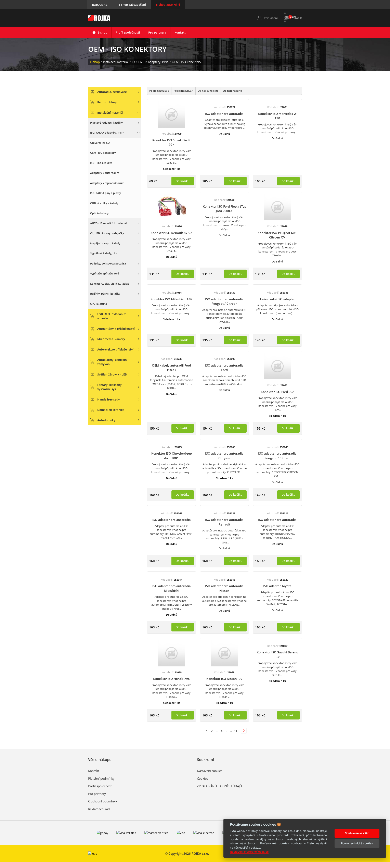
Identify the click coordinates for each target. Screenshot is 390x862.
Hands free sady (108, 399)
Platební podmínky (101, 778)
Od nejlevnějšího (208, 91)
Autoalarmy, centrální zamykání (112, 362)
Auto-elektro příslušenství (115, 349)
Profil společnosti (128, 32)
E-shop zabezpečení (132, 5)
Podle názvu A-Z (159, 91)
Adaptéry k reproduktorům (107, 183)
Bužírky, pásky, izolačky (105, 293)
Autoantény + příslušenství (116, 329)
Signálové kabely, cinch (104, 253)
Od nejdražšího (232, 91)
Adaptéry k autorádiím (104, 173)
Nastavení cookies (209, 771)
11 (235, 731)
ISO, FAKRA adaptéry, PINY (150, 62)
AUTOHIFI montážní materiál (108, 223)
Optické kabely (99, 213)
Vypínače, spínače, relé (104, 273)
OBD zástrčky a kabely (104, 203)
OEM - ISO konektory (186, 62)
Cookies (202, 778)
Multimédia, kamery (111, 339)
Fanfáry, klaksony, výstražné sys (109, 387)
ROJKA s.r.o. (100, 5)
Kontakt (180, 32)
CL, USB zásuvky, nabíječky (107, 233)
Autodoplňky (106, 420)
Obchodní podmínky (102, 801)
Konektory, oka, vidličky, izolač (109, 283)
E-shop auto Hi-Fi (168, 5)
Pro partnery (157, 32)
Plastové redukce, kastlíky (106, 122)
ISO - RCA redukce (101, 163)
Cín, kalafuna (98, 304)
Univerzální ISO (100, 143)
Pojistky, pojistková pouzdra (108, 263)
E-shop (102, 32)
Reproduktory (107, 102)
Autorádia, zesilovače (112, 92)
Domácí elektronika (110, 410)
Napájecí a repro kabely (105, 243)
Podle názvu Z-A (183, 91)
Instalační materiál (116, 62)
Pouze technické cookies (357, 843)
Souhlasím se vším (357, 833)
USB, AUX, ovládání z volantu (111, 316)
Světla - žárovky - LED (112, 374)
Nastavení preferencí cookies (249, 851)
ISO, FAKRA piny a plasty (105, 193)
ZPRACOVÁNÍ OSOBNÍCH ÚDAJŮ (219, 786)
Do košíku (183, 181)
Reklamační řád (99, 809)
